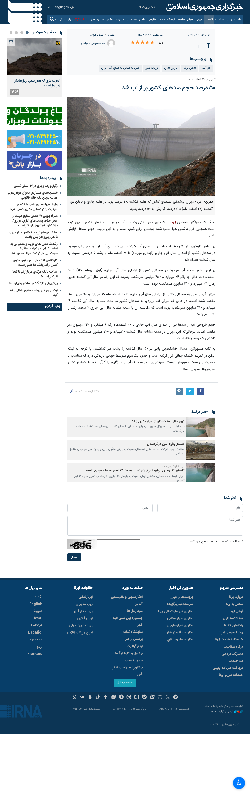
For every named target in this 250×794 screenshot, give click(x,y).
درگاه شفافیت (233, 647)
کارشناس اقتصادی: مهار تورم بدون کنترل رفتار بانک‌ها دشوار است (35, 263)
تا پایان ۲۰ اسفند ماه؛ (201, 79)
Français (34, 654)
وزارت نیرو (151, 68)
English (35, 604)
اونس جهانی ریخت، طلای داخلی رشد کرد (34, 293)
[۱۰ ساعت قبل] (34, 56)
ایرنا (204, 7)
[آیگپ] (136, 698)
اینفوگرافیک (134, 646)
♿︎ (239, 782)
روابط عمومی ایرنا (231, 633)
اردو (39, 647)
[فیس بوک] (105, 698)
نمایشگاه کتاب (133, 632)
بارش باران (170, 68)
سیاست (219, 19)
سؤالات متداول (233, 618)
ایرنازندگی (86, 597)
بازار (70, 19)
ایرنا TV (79, 19)
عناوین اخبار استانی (180, 618)
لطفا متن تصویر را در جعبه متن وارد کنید (216, 541)
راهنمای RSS (233, 625)
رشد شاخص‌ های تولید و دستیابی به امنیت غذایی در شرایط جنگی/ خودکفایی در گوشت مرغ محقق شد (34, 248)
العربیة (38, 611)
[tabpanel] (34, 67)
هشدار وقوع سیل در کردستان (165, 444)
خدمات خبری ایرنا (231, 675)
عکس (109, 19)
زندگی (62, 19)
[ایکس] (168, 698)
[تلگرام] (175, 698)
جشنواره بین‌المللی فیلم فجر (127, 621)
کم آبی (206, 68)
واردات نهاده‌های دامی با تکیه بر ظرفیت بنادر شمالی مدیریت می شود (34, 207)
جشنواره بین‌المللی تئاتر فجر (127, 671)
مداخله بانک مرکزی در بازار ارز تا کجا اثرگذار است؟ (35, 274)
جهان (190, 19)
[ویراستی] (113, 698)
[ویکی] (82, 698)
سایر (53, 19)
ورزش (199, 19)
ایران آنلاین (85, 618)
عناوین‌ (231, 19)
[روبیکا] (160, 698)
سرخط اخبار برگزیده (180, 604)
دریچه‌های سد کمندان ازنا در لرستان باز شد (158, 421)
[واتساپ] (74, 698)
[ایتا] (129, 698)
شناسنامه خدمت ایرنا (229, 640)
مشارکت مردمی (232, 654)
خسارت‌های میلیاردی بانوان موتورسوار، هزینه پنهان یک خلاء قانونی (33, 195)
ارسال (74, 557)
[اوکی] (90, 698)
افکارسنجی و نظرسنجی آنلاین (127, 600)
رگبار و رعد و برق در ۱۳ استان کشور (36, 186)
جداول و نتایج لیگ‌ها (128, 653)
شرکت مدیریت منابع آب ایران (120, 68)
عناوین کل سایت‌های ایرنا (175, 611)
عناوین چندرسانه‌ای (180, 640)
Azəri (38, 618)
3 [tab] (16, 32)
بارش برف (189, 68)
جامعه (181, 19)
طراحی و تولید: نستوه (222, 712)
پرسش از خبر (134, 639)
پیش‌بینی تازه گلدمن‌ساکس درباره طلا (33, 283)
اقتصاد (209, 19)
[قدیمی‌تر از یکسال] (200, 427)
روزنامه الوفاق (83, 611)
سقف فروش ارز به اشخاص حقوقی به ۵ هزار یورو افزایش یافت (33, 235)
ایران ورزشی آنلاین (80, 633)
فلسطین (132, 19)
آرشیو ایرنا (236, 611)
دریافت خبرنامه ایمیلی (228, 668)
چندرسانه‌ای (97, 19)
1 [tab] (27, 32)
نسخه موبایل (125, 682)
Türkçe (36, 625)
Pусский (35, 640)
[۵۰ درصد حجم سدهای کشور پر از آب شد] (141, 146)
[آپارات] (152, 698)
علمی (142, 19)
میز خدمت (236, 661)
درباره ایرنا (236, 597)
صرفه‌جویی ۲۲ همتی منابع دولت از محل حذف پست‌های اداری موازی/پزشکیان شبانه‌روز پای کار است (35, 220)
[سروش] (121, 698)
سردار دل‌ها (135, 611)
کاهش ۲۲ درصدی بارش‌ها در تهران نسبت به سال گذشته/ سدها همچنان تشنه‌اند (134, 470)
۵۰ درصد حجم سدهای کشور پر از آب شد (168, 88)
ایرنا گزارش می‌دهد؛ (172, 466)
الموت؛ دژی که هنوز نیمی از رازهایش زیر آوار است (36, 83)
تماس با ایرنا (234, 604)
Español (35, 633)
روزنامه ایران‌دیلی (81, 625)
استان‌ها (120, 19)
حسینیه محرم (133, 660)
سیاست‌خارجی (156, 19)
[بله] (144, 698)
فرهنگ (171, 19)
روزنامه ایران (84, 604)
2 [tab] (21, 32)
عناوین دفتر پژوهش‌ (179, 633)
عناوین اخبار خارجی (180, 625)
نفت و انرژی (96, 35)
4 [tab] (11, 32)
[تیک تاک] (97, 698)
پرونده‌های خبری (181, 597)
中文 (38, 597)
